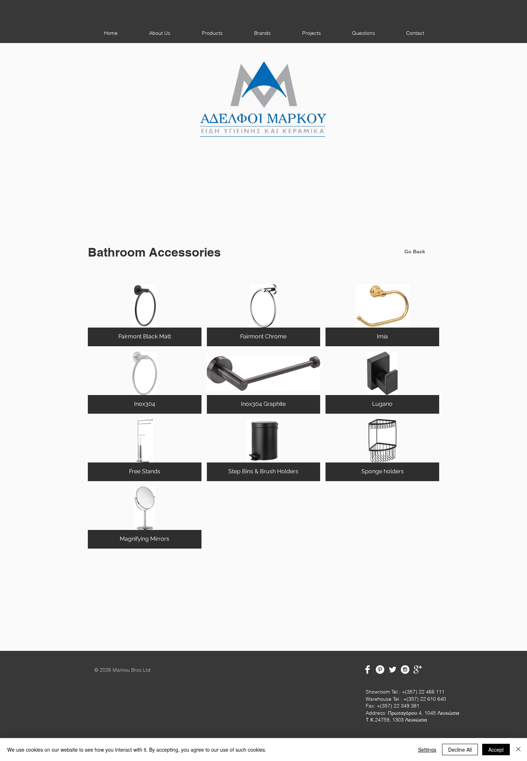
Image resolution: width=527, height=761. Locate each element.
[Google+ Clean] (417, 669)
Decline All (460, 749)
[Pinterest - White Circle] (380, 669)
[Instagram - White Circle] (405, 669)
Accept (496, 749)
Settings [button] (427, 749)
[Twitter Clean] (392, 669)
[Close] (518, 749)
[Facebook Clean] (367, 669)
